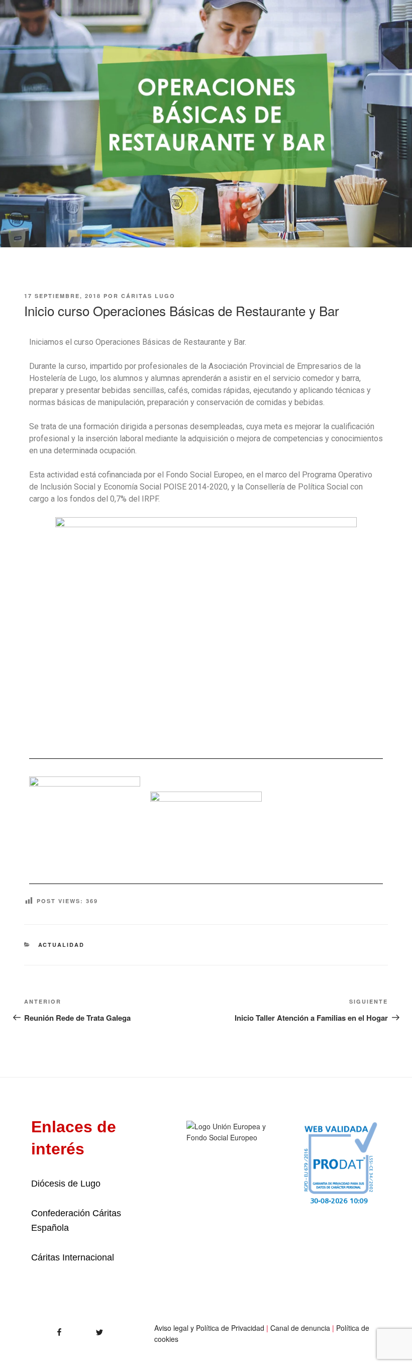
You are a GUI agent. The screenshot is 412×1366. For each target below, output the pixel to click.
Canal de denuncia (300, 1328)
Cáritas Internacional (72, 1257)
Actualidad (61, 944)
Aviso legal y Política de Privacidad (209, 1328)
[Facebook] (42, 1328)
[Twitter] (88, 1328)
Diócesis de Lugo (65, 1184)
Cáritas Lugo (148, 296)
